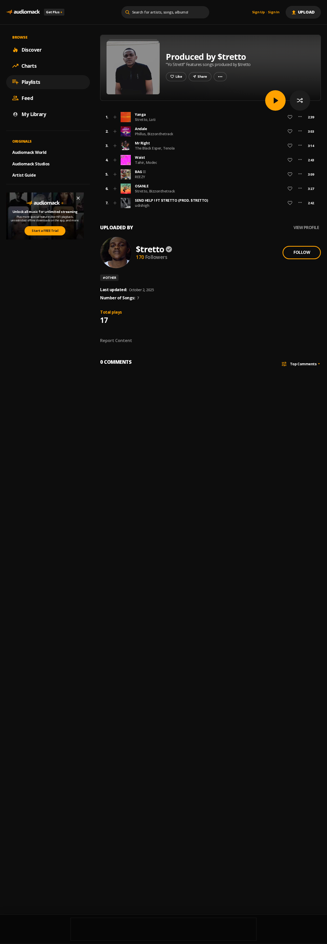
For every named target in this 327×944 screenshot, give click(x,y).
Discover (31, 49)
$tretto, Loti (145, 119)
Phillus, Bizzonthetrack (154, 133)
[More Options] (300, 117)
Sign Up (258, 12)
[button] (209, 117)
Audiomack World (29, 152)
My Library (33, 114)
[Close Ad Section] (78, 198)
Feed (27, 98)
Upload (306, 12)
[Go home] (23, 12)
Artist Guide (24, 175)
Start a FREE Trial (45, 230)
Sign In (273, 12)
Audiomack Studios (31, 163)
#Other (109, 277)
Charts (29, 65)
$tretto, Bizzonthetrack (155, 191)
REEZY (140, 176)
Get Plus (54, 12)
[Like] (290, 117)
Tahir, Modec (146, 162)
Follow (302, 252)
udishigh (142, 205)
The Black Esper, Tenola (155, 148)
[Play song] (275, 100)
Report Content (116, 340)
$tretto (150, 249)
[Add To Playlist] (114, 117)
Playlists (30, 81)
